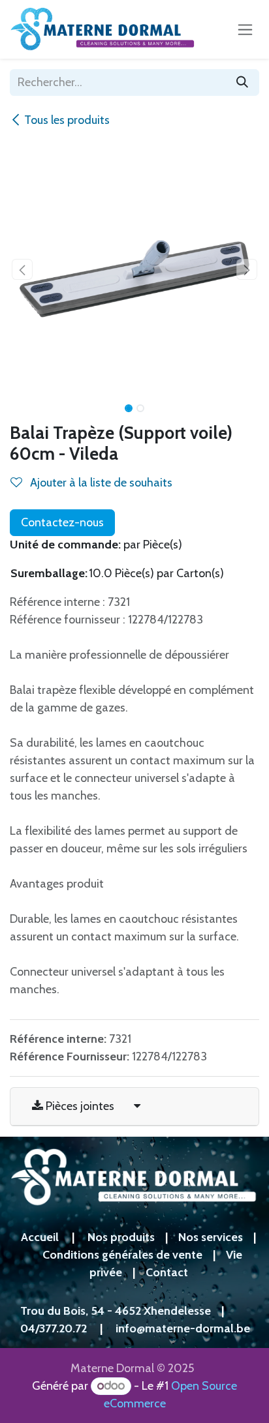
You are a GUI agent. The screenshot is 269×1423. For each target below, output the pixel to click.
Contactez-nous (62, 522)
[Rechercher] (242, 82)
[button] (22, 269)
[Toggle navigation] (245, 29)
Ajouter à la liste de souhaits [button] (99, 482)
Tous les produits (67, 120)
